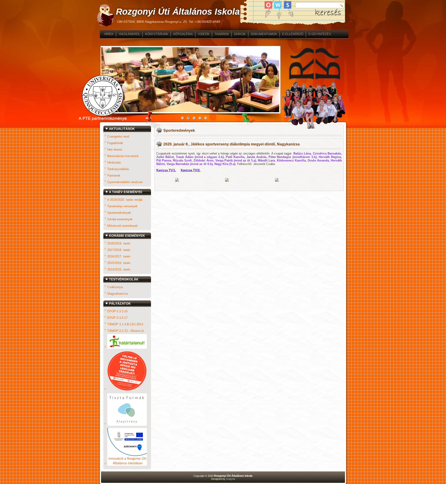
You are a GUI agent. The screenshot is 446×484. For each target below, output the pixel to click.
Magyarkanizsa (117, 293)
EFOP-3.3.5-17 (117, 317)
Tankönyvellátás (118, 169)
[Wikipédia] (278, 5)
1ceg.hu (230, 478)
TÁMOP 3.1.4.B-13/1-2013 (125, 324)
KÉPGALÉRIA (183, 34)
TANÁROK (222, 34)
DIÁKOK (240, 34)
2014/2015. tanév (119, 269)
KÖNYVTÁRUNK (156, 34)
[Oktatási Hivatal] (268, 5)
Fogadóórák (115, 143)
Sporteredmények (119, 212)
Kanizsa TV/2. (190, 170)
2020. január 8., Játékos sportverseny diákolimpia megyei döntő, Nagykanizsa (231, 144)
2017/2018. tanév (119, 250)
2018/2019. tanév (119, 243)
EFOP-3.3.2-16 (117, 311)
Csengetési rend (118, 136)
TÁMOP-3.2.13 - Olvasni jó (125, 331)
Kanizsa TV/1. (166, 170)
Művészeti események (122, 225)
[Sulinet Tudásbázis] (287, 5)
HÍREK (109, 34)
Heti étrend (114, 149)
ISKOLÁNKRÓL (129, 34)
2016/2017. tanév (119, 256)
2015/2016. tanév (119, 263)
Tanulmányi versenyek (122, 206)
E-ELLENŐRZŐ (292, 34)
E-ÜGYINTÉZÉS (319, 34)
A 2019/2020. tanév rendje (124, 199)
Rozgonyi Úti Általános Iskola (178, 11)
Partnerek (113, 175)
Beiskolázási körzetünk (123, 156)
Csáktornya (115, 287)
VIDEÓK (204, 34)
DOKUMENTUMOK (264, 34)
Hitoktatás (114, 162)
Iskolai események (120, 219)
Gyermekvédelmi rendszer (125, 182)
